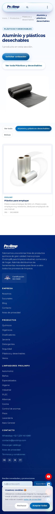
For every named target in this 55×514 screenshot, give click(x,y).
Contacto (6, 308)
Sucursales (7, 298)
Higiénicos (7, 330)
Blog (4, 303)
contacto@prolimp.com (14, 440)
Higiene (6, 385)
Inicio (4, 18)
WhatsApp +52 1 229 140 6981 (16, 436)
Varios (5, 358)
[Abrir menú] (47, 7)
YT (20, 460)
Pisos (4, 413)
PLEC (4, 394)
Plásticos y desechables (28, 18)
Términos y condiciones (13, 454)
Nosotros (6, 294)
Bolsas (7, 135)
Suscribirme (42, 484)
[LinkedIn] (48, 484)
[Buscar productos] (27, 7)
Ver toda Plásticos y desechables (23, 65)
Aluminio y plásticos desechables (34, 128)
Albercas (6, 399)
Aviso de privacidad (11, 312)
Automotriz (7, 371)
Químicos (6, 325)
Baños (5, 376)
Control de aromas (11, 409)
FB (4, 460)
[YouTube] (48, 476)
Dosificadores (8, 335)
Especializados (9, 380)
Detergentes (8, 344)
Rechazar (21, 506)
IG (10, 460)
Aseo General (8, 423)
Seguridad (7, 349)
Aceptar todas (40, 506)
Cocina (5, 404)
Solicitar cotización (15, 56)
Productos (14, 18)
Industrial (6, 390)
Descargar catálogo (11, 445)
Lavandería (7, 418)
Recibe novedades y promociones (18, 478)
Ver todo (8, 128)
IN (15, 460)
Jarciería (6, 339)
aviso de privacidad (32, 499)
